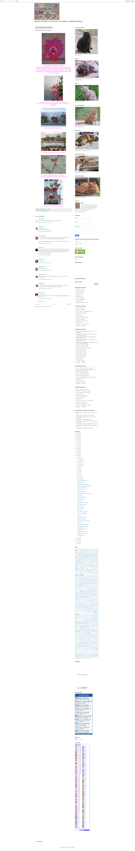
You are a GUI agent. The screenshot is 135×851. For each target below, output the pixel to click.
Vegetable (77, 656)
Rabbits (88, 626)
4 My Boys (89, 549)
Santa (76, 630)
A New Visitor (80, 529)
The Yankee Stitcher (81, 650)
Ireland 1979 (94, 596)
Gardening (46, 210)
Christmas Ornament (79, 570)
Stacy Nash (77, 637)
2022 (77, 441)
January (79, 479)
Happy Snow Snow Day (93, 592)
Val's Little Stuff (93, 654)
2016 (77, 452)
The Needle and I (92, 646)
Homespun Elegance (79, 596)
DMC (76, 580)
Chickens (84, 567)
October (79, 462)
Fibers (95, 585)
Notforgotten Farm (80, 617)
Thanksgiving (84, 642)
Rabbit (81, 626)
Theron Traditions (89, 650)
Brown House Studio (88, 562)
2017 (77, 450)
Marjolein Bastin (91, 608)
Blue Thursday (80, 506)
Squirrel (85, 635)
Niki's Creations (81, 615)
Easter (94, 580)
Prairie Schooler (81, 623)
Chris (40, 259)
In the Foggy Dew (81, 499)
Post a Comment (40, 301)
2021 (77, 443)
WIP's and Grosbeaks (81, 504)
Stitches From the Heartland (86, 637)
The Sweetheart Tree (88, 648)
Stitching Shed (95, 637)
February (79, 477)
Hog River (87, 595)
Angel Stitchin (82, 553)
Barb (40, 247)
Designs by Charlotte (88, 579)
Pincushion (79, 621)
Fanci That (79, 586)
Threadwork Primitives (79, 652)
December (79, 459)
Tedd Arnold (77, 642)
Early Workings (81, 580)
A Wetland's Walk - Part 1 (82, 533)
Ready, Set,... (80, 522)
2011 (77, 540)
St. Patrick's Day (92, 635)
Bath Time (79, 515)
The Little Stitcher (82, 646)
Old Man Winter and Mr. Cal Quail (84, 486)
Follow (76, 259)
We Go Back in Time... (82, 497)
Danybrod (77, 579)
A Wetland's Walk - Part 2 (82, 531)
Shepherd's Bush (88, 631)
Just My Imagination (91, 601)
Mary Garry (81, 609)
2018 (77, 448)
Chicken (76, 567)
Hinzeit (81, 595)
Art (97, 553)
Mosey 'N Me (95, 611)
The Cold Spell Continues (82, 511)
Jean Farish (93, 597)
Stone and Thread (81, 638)
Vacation (86, 654)
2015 (77, 453)
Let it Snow (90, 604)
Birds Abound (80, 489)
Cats (83, 565)
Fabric (97, 584)
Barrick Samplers (94, 556)
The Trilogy (96, 648)
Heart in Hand (80, 593)
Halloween (81, 591)
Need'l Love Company (84, 614)
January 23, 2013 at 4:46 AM (45, 279)
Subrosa (89, 638)
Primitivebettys (86, 625)
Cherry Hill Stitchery (83, 566)
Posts (78, 241)
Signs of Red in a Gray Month (83, 520)
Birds (79, 560)
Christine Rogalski (92, 567)
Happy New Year (80, 535)
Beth (83, 202)
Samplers (95, 629)
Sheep (82, 631)
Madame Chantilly (95, 607)
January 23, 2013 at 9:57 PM (45, 298)
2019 (77, 446)
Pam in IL (41, 235)
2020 (77, 444)
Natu (86, 612)
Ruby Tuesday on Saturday (83, 502)
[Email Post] (49, 209)
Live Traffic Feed (84, 695)
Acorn (90, 550)
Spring (97, 634)
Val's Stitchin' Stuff (79, 655)
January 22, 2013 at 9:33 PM (45, 254)
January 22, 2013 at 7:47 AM (45, 222)
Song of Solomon (94, 633)
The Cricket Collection (79, 643)
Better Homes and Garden (89, 558)
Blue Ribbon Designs (85, 561)
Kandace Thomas (82, 603)
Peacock (96, 619)
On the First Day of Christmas (84, 618)
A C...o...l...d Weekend (81, 513)
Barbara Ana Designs (83, 556)
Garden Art (82, 589)
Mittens (88, 611)
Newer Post (38, 304)
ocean (87, 617)
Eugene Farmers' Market (86, 583)
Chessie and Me (92, 566)
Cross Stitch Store (88, 576)
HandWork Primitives (84, 592)
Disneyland (95, 579)
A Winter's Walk (80, 482)
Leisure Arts (83, 604)
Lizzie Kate (85, 607)
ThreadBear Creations (83, 651)
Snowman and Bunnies (82, 480)
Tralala (91, 652)
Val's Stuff (87, 655)
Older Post (69, 304)
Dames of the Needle (93, 578)
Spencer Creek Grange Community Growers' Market (84, 634)
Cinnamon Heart (89, 570)
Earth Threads (88, 580)
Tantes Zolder (94, 641)
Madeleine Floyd (79, 608)
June (78, 470)
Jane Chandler (78, 597)
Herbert (76, 595)
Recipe (76, 627)
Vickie (40, 218)
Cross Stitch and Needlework (89, 575)
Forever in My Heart (85, 588)
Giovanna (41, 274)
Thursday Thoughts (81, 519)
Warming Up (80, 509)
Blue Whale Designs (94, 561)
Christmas (77, 569)
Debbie (40, 283)
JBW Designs (85, 597)
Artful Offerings (79, 554)
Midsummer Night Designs (81, 611)
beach (78, 557)
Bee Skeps (83, 557)
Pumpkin (93, 625)
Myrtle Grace (79, 612)
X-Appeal (87, 658)
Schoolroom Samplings (84, 630)
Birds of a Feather (88, 560)
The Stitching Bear (93, 647)
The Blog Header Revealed (83, 524)
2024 (77, 437)
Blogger (73, 847)
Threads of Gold (93, 651)
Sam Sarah (81, 629)
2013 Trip (81, 549)
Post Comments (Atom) (46, 306)
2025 (77, 435)
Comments (79, 243)
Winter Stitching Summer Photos (84, 493)
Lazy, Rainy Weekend (81, 488)
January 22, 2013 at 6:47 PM (45, 243)
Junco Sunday (80, 500)
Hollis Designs (94, 595)
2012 (77, 538)
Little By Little (89, 605)
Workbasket (81, 658)
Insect (88, 596)
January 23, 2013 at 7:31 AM (45, 288)
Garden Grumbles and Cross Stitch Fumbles (83, 699)
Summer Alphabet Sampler (80, 639)
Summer (95, 638)
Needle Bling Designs (93, 614)
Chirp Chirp (79, 495)
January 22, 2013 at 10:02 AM (45, 231)
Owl (92, 618)
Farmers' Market (88, 585)
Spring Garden (79, 635)
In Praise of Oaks (80, 508)
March (78, 475)
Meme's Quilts (88, 609)
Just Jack (84, 601)
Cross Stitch (41, 210)
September (79, 464)
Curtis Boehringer (83, 578)
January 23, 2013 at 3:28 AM (45, 270)
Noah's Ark (96, 616)
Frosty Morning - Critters (82, 526)
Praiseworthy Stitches (93, 623)
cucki (40, 226)
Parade (97, 618)
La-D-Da (90, 603)
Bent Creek (78, 558)
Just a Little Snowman (89, 599)
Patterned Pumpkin (89, 619)
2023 (77, 439)
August (79, 466)
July (78, 468)
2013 (77, 457)
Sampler (89, 629)
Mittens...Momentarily (81, 517)
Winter (90, 656)
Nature (96, 612)
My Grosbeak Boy (81, 491)
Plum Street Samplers (94, 622)
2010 (77, 541)
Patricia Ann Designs (80, 619)
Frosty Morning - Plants (82, 528)
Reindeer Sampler (91, 627)
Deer (81, 579)
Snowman (84, 633)
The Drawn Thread (91, 643)
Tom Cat (86, 652)
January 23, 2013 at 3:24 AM (45, 262)
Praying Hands (78, 625)
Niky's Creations (89, 615)
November (79, 461)
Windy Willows (85, 656)
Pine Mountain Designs (88, 621)
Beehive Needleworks (94, 557)
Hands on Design (90, 591)
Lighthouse (83, 605)
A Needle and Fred (82, 550)
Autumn (90, 554)
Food (82, 587)
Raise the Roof (94, 626)
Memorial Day (95, 609)
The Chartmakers (93, 642)
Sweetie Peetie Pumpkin (84, 641)
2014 (77, 455)
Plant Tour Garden (84, 622)
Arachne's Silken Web (91, 553)
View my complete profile (80, 212)
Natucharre (90, 612)
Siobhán (40, 266)
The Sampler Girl (85, 647)
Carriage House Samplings (87, 563)
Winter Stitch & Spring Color (83, 484)
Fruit (91, 588)
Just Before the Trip (89, 600)
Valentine (93, 655)
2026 (77, 433)
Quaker (76, 626)
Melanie (40, 292)
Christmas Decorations (90, 569)
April (78, 473)
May (78, 471)
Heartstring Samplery (91, 593)
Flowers (76, 587)
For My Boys (87, 587)
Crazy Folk (89, 573)
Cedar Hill (89, 565)
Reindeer (82, 627)
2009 (77, 543)
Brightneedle (79, 562)
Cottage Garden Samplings (86, 571)
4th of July (95, 549)
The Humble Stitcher (88, 644)
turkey (95, 652)
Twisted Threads (78, 654)
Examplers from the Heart (89, 584)
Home (53, 304)
